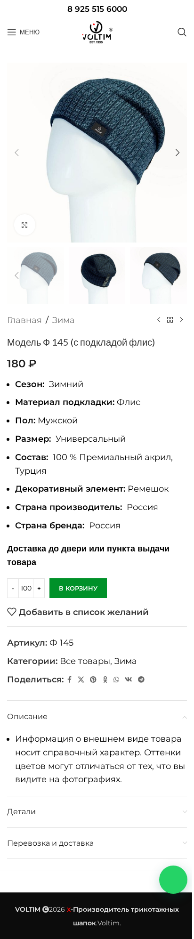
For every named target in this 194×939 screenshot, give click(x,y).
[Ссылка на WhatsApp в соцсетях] (116, 679)
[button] (16, 152)
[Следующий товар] (181, 320)
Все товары (85, 661)
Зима (63, 320)
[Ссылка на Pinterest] (93, 679)
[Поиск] (182, 32)
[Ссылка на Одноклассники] (105, 679)
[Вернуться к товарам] (170, 320)
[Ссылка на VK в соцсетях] (128, 679)
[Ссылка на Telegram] (141, 679)
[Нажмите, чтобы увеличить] (24, 224)
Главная (24, 320)
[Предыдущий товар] (158, 320)
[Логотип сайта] (97, 32)
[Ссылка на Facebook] (69, 679)
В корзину (78, 588)
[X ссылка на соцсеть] (81, 679)
